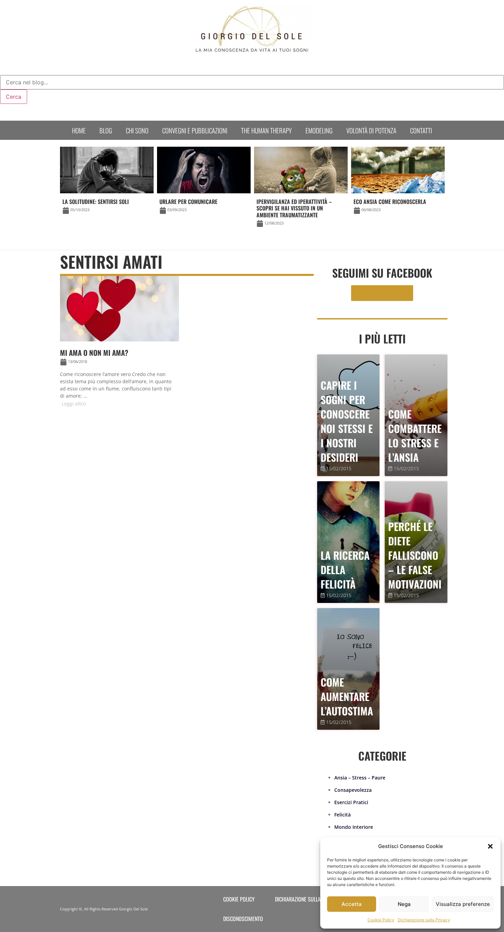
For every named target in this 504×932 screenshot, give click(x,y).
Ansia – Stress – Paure (359, 777)
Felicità (342, 814)
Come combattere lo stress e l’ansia (415, 435)
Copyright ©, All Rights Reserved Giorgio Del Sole (104, 908)
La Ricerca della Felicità (345, 569)
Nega (404, 904)
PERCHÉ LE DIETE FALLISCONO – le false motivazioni (415, 555)
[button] (490, 846)
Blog (105, 130)
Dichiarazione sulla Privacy (424, 919)
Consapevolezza (353, 790)
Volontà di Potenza (371, 130)
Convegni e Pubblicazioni (194, 130)
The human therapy (266, 130)
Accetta (351, 904)
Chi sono (137, 130)
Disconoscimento (243, 919)
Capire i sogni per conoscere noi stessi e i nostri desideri (347, 421)
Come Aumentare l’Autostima (347, 696)
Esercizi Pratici (351, 802)
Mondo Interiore (353, 827)
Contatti (421, 130)
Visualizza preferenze (463, 904)
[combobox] (252, 82)
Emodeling (319, 130)
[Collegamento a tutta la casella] (119, 344)
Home (79, 130)
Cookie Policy (381, 919)
